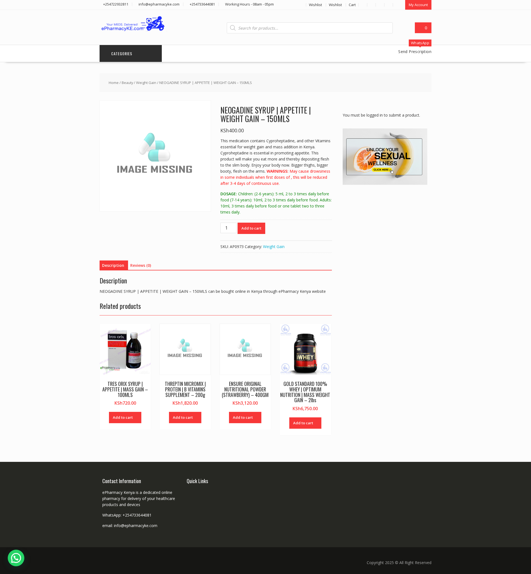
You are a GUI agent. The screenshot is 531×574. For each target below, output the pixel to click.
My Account (418, 4)
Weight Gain (146, 82)
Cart (352, 4)
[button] (16, 558)
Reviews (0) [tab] (140, 265)
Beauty (127, 82)
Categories (121, 53)
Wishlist (315, 4)
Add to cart (251, 228)
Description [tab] (113, 265)
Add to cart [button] (123, 417)
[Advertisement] (384, 277)
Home (114, 82)
